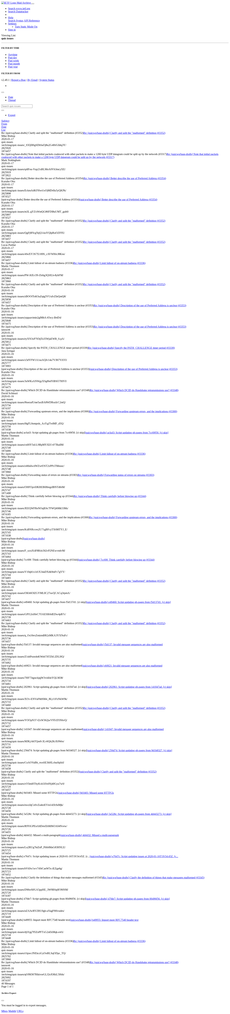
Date (10, 97)
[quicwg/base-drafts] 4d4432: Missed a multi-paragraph (89, 835)
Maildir (12, 1011)
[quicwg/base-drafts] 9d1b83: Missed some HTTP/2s (86, 792)
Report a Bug (18, 80)
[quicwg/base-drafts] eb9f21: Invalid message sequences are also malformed (122, 665)
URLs (20, 1011)
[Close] (2, 1000)
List (3, 129)
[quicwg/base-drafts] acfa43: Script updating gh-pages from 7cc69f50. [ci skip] (126, 432)
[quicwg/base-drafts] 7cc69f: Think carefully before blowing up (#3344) (116, 559)
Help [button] (10, 17)
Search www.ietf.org (19, 8)
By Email (32, 80)
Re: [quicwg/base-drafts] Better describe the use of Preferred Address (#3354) (125, 178)
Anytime (12, 54)
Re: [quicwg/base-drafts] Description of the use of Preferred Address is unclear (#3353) (140, 305)
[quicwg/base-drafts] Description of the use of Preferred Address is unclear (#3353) (133, 369)
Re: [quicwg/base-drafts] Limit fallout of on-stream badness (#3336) (109, 263)
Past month (14, 63)
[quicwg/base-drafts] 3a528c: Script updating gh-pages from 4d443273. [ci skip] (128, 814)
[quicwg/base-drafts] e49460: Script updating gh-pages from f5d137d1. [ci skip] (128, 602)
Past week (13, 60)
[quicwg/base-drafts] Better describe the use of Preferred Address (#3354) (118, 199)
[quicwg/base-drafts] (34, 538)
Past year (13, 66)
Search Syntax (15, 20)
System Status (46, 80)
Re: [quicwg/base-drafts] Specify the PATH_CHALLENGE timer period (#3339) (131, 347)
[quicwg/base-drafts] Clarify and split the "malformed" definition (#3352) (118, 771)
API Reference (32, 20)
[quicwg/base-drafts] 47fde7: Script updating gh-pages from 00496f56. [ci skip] (128, 898)
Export (11, 115)
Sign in (12, 29)
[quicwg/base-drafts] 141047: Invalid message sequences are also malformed (123, 729)
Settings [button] (12, 23)
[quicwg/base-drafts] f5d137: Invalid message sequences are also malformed (122, 644)
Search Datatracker (18, 11)
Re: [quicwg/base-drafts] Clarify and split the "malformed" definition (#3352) (124, 133)
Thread (12, 100)
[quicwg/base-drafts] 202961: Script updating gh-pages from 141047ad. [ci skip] (129, 686)
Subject (5, 120)
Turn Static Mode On (26, 26)
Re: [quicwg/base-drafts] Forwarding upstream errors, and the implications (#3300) (133, 411)
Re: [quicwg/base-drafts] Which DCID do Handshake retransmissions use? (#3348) (134, 390)
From (4, 123)
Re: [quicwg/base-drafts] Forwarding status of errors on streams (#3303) (116, 475)
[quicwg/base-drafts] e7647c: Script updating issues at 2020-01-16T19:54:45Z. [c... (134, 856)
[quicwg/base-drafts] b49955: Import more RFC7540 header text (104, 919)
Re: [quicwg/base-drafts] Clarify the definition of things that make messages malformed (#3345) (153, 877)
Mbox (4, 1011)
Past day (12, 57)
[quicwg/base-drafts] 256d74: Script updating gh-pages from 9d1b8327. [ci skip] (129, 750)
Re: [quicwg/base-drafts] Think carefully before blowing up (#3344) (110, 496)
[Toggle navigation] (32, 3)
